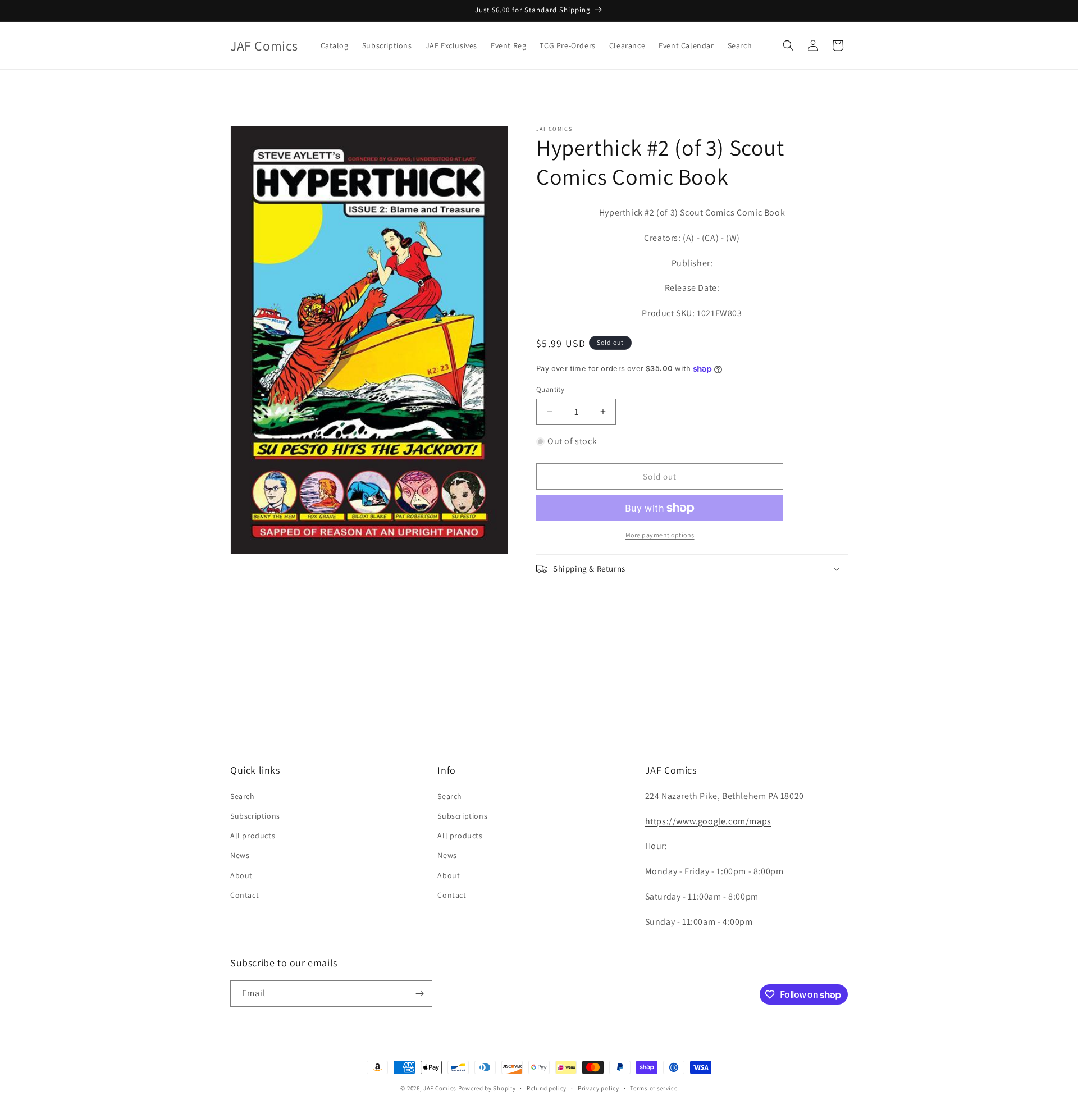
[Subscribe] (419, 993)
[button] (788, 45)
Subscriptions (255, 816)
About (241, 875)
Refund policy (547, 1088)
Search (242, 796)
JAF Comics (439, 1088)
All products (252, 835)
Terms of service (653, 1088)
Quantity (550, 389)
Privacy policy (598, 1088)
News (239, 855)
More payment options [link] (660, 535)
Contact (244, 895)
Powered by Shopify (487, 1088)
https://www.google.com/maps (708, 821)
